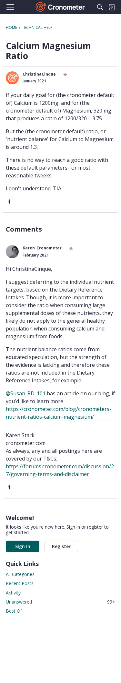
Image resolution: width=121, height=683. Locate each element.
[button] (12, 77)
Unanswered (60, 602)
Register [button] (61, 546)
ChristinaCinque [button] (39, 74)
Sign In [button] (22, 546)
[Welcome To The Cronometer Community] (60, 7)
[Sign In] (111, 7)
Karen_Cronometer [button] (42, 248)
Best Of (14, 611)
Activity (13, 593)
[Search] (100, 7)
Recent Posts (20, 583)
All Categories (20, 574)
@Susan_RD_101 (25, 393)
